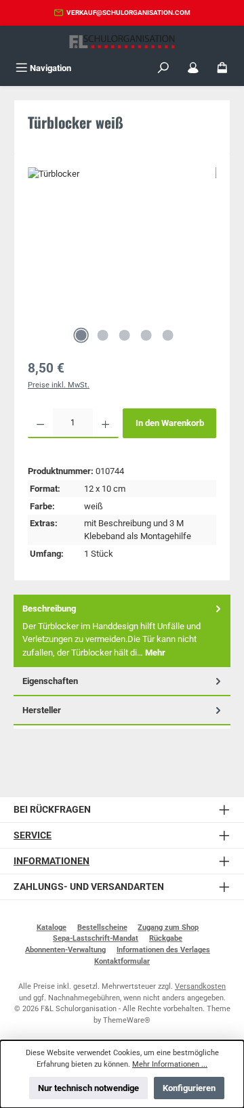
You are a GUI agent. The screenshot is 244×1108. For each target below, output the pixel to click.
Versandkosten (200, 986)
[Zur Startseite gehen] (122, 41)
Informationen (51, 861)
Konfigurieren (189, 1088)
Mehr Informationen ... (169, 1064)
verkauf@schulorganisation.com (128, 12)
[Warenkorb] (222, 68)
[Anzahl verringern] (40, 423)
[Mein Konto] (193, 68)
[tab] (122, 631)
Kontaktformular (122, 961)
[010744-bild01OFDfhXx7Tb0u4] (122, 243)
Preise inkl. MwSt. (58, 385)
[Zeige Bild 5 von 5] (167, 335)
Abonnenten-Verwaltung (65, 949)
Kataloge (51, 927)
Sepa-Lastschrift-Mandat (95, 938)
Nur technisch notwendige (88, 1088)
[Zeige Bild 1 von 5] (80, 335)
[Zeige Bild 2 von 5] (102, 335)
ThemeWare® (126, 1020)
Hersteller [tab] (41, 710)
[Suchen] (163, 68)
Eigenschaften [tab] (50, 681)
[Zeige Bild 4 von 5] (145, 335)
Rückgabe (165, 938)
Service (33, 835)
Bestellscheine (102, 927)
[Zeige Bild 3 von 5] (124, 335)
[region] (122, 258)
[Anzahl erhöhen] (105, 423)
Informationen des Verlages (163, 949)
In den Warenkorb (170, 423)
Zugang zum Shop (168, 927)
